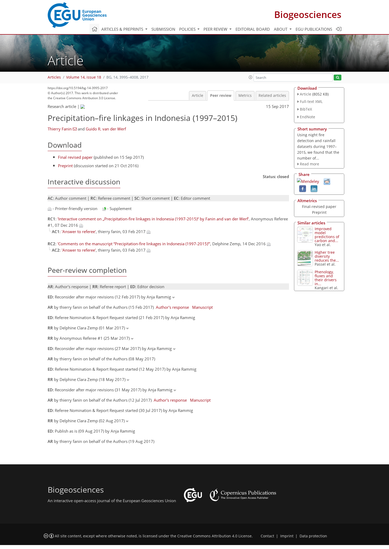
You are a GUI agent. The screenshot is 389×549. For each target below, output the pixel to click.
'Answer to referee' (79, 231)
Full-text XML (311, 101)
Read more (309, 163)
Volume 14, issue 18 (83, 77)
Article (197, 95)
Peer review (220, 95)
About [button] (281, 29)
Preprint (65, 165)
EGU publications (314, 29)
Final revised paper (75, 157)
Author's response (172, 307)
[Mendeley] (308, 180)
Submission (163, 29)
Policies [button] (188, 29)
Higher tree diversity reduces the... (327, 256)
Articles (54, 77)
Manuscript (202, 307)
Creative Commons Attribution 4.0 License (214, 536)
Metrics (245, 95)
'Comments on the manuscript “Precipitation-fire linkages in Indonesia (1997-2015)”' (133, 243)
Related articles (272, 95)
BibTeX (306, 109)
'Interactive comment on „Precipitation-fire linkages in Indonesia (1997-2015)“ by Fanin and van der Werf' (153, 218)
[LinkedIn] (314, 188)
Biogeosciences (307, 14)
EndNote (307, 116)
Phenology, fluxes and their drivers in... (326, 277)
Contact (267, 536)
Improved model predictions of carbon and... (327, 234)
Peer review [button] (215, 29)
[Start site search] (337, 78)
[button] (250, 77)
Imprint (286, 536)
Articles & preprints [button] (122, 29)
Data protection (313, 536)
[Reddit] (327, 181)
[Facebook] (302, 188)
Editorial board (253, 29)
